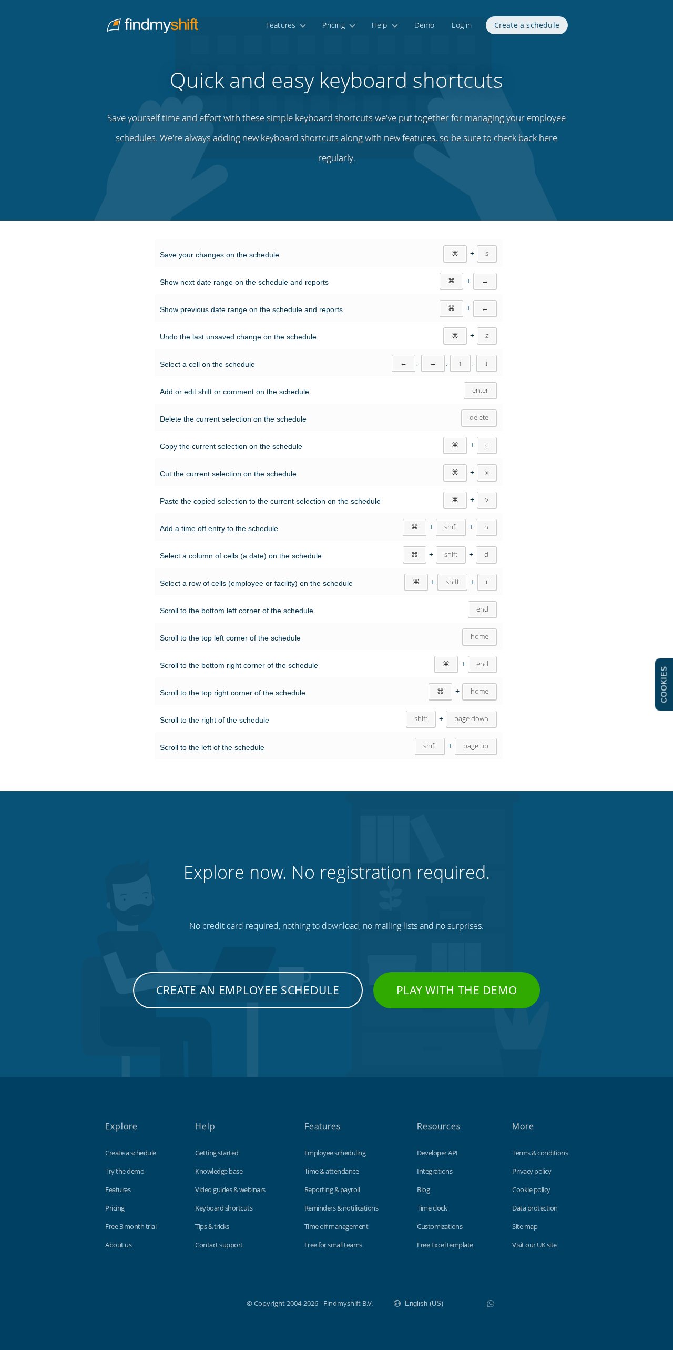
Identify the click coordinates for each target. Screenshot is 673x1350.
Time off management (336, 1226)
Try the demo (124, 1171)
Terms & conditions (540, 1152)
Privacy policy (531, 1171)
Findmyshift (193, 1302)
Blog (423, 1189)
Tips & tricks (212, 1226)
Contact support (219, 1244)
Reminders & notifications (341, 1208)
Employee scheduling (335, 1152)
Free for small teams (333, 1244)
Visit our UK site (534, 1244)
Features (281, 25)
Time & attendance (331, 1171)
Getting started (217, 1152)
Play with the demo (456, 990)
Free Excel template (445, 1244)
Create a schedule (526, 25)
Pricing (333, 25)
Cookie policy (531, 1189)
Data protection (535, 1208)
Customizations (439, 1226)
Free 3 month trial (130, 1226)
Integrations (434, 1171)
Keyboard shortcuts (223, 1208)
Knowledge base (218, 1171)
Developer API (437, 1152)
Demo (424, 25)
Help (380, 25)
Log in (462, 25)
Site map (524, 1226)
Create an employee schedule (248, 990)
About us (118, 1244)
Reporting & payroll (332, 1189)
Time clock (432, 1208)
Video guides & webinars (230, 1189)
